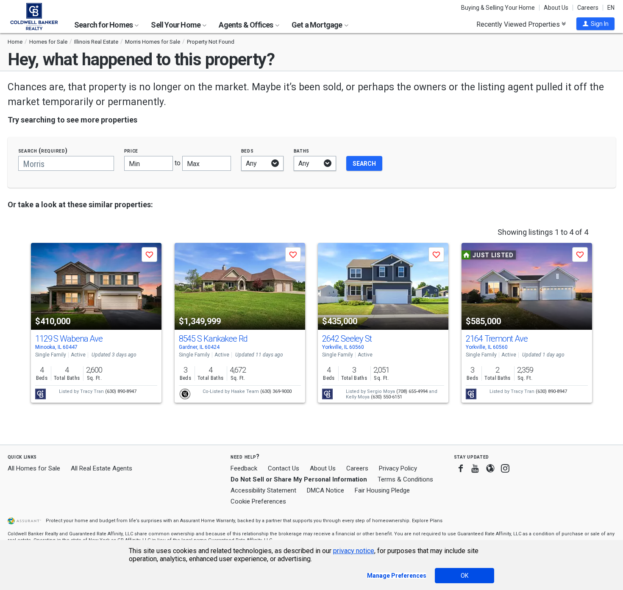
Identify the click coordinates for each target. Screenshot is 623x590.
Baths (302, 151)
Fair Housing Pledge (382, 490)
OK (464, 575)
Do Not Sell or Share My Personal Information (299, 479)
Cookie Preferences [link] (258, 501)
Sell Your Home (176, 24)
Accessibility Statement (263, 490)
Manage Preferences (396, 576)
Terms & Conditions (405, 479)
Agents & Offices (246, 24)
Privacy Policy (398, 468)
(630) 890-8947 (120, 391)
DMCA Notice (325, 490)
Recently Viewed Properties (519, 24)
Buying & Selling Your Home (498, 8)
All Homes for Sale (34, 468)
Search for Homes (104, 24)
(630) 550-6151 (386, 397)
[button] (595, 23)
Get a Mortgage (318, 24)
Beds (247, 151)
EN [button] (611, 7)
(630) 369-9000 (276, 391)
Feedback (244, 468)
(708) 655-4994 (412, 391)
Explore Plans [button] (427, 520)
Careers (587, 8)
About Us (556, 8)
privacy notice (353, 551)
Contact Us (283, 468)
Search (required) (43, 151)
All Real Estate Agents (101, 468)
